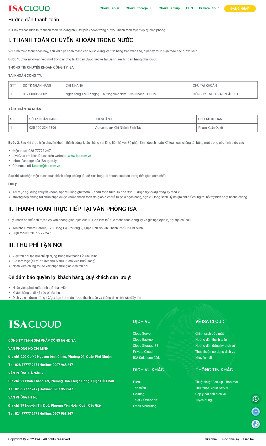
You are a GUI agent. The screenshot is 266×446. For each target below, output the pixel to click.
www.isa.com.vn (79, 156)
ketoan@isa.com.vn (46, 166)
